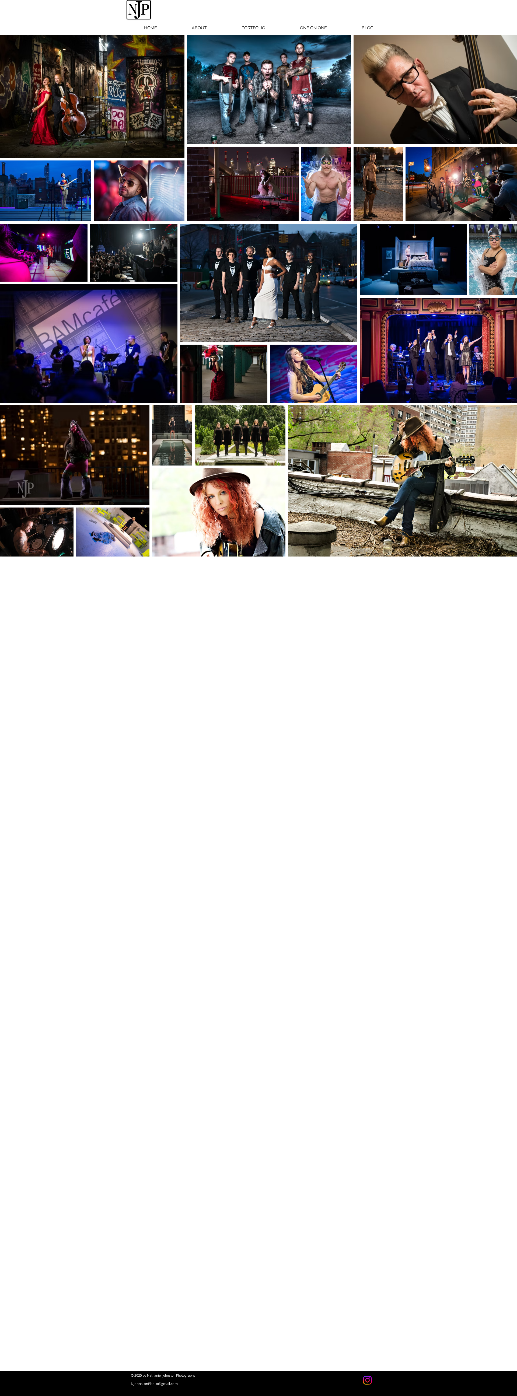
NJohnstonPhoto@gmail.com (154, 1383)
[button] (253, 28)
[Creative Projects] (367, 1380)
